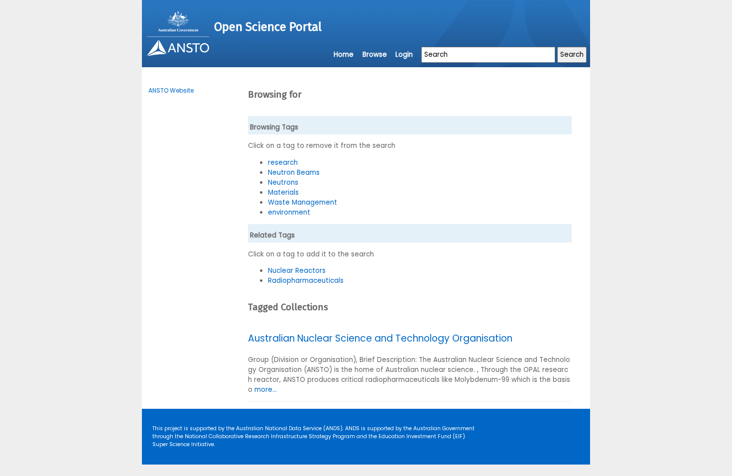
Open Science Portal (268, 27)
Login (404, 54)
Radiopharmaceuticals (306, 280)
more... (265, 389)
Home (344, 54)
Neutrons (283, 182)
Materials (283, 192)
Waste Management (302, 202)
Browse (375, 54)
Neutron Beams (294, 172)
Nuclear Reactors (297, 270)
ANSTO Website (171, 90)
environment (289, 212)
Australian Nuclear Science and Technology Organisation (380, 338)
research (283, 162)
